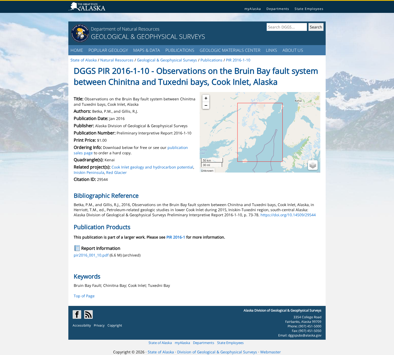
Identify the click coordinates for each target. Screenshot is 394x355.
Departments (277, 8)
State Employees (309, 8)
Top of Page (84, 295)
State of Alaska (160, 342)
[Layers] (313, 165)
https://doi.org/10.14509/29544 (288, 214)
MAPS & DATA (146, 50)
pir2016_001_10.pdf (91, 255)
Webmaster (270, 351)
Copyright (114, 325)
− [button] (206, 105)
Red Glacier (116, 172)
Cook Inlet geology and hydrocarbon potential (152, 167)
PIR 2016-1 (175, 237)
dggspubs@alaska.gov (304, 335)
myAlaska (252, 8)
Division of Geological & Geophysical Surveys (217, 351)
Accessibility (82, 325)
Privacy (99, 325)
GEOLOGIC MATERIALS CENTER (230, 50)
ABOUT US (293, 50)
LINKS (271, 50)
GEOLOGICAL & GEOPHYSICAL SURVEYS (148, 36)
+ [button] (206, 98)
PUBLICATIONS (179, 50)
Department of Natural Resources (125, 29)
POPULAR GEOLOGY (108, 50)
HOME (76, 50)
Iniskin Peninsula (89, 172)
